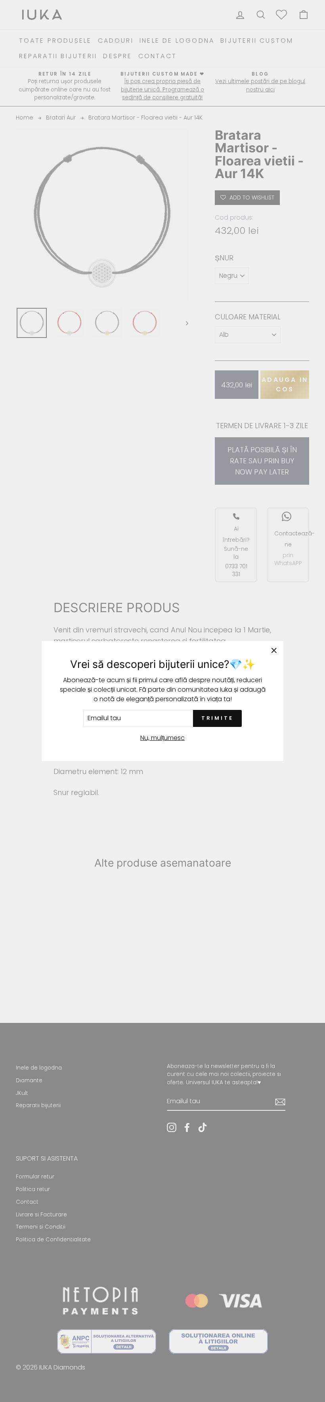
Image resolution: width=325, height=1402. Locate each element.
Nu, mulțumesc (162, 737)
